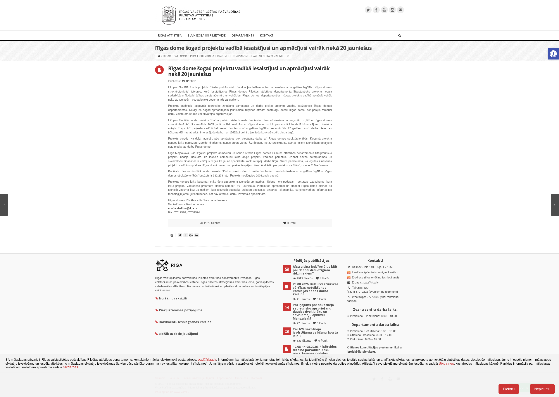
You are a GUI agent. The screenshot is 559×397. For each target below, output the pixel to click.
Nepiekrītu (542, 388)
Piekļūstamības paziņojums (180, 310)
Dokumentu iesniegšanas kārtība (185, 322)
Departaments (243, 35)
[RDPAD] (201, 15)
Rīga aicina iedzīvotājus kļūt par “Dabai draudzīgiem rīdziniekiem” (315, 269)
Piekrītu (509, 388)
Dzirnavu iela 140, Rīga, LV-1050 (372, 267)
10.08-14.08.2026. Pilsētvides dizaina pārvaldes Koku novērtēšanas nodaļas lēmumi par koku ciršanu (315, 352)
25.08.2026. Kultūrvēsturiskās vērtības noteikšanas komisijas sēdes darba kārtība (315, 289)
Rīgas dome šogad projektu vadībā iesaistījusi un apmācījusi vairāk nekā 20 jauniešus (249, 71)
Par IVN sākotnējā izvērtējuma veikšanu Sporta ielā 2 (315, 332)
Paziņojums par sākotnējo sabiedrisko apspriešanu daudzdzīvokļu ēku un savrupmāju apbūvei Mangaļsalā (313, 311)
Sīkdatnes (446, 363)
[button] (553, 53)
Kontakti (267, 35)
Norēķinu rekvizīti (173, 298)
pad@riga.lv (371, 282)
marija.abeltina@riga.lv (182, 208)
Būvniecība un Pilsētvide (207, 35)
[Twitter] (368, 9)
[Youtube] (384, 9)
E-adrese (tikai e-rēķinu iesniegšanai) (375, 277)
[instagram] (392, 9)
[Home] (159, 56)
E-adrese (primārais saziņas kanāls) (374, 272)
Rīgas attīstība (170, 35)
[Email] (400, 9)
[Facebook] (376, 9)
